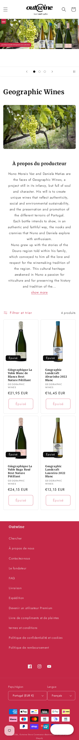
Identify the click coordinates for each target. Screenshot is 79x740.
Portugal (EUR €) (23, 695)
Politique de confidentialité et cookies (36, 637)
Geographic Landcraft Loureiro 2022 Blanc (55, 471)
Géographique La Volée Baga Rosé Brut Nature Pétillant (20, 471)
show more (39, 292)
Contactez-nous (19, 558)
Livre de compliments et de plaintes (34, 618)
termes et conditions (23, 628)
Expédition (16, 598)
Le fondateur (17, 568)
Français (57, 695)
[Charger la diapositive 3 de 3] (44, 71)
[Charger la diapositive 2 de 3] (39, 71)
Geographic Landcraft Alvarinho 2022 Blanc (56, 375)
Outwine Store (26, 734)
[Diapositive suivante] (52, 71)
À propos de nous (21, 548)
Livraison (15, 588)
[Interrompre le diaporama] (74, 71)
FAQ (12, 578)
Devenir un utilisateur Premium (30, 608)
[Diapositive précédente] (27, 71)
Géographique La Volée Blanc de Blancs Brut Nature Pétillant (20, 375)
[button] (5, 9)
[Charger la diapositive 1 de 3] (34, 71)
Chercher (15, 538)
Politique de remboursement (29, 647)
